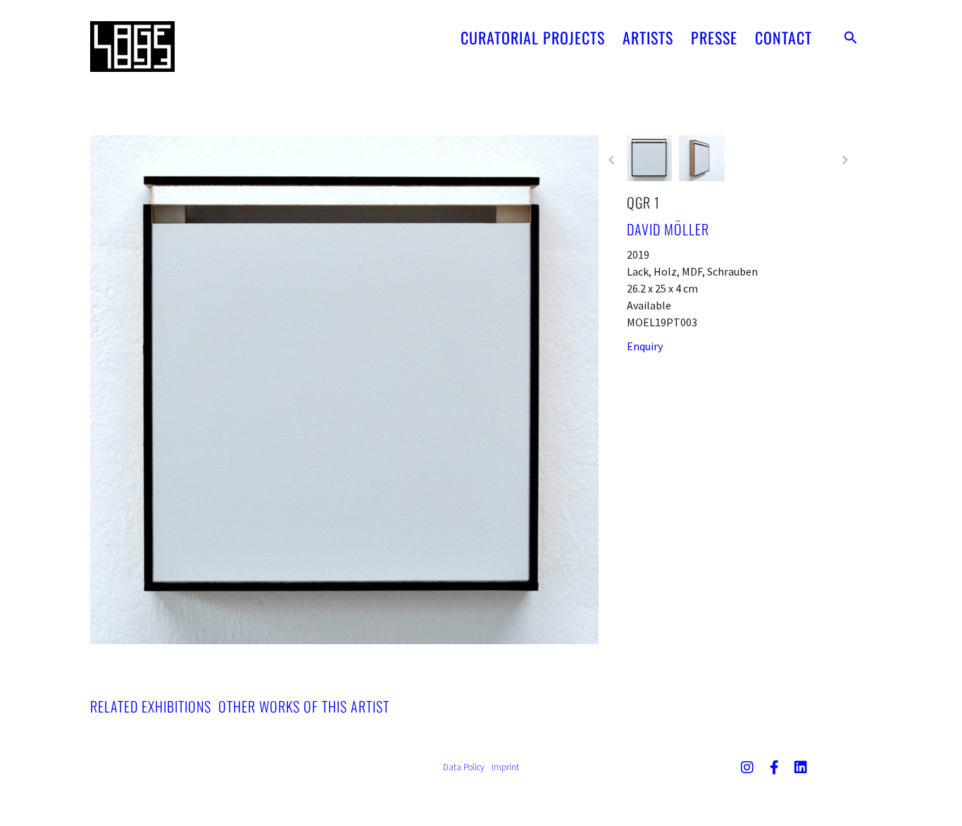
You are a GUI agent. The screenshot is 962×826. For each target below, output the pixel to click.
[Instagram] (747, 767)
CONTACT (783, 37)
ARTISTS (648, 37)
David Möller (668, 229)
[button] (851, 37)
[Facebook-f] (774, 767)
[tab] (150, 706)
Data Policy (464, 767)
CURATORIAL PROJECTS (533, 37)
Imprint (505, 767)
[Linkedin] (801, 767)
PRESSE (714, 37)
